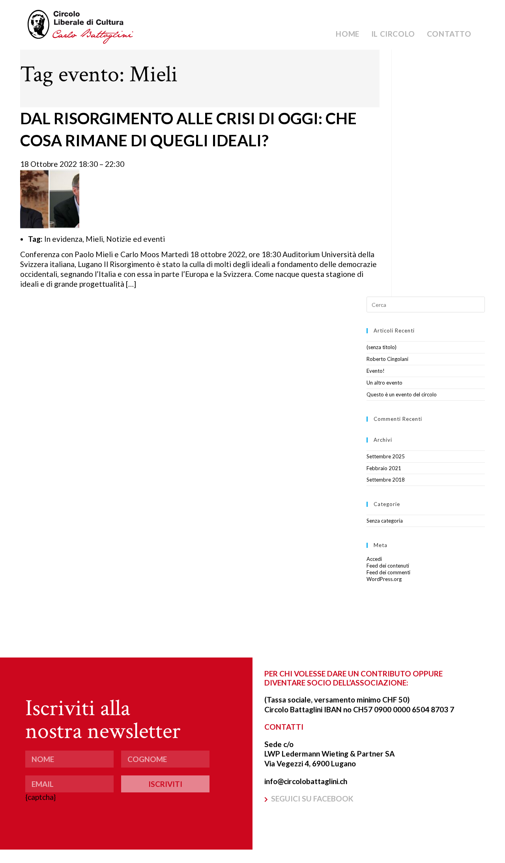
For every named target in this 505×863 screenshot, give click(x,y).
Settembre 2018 (386, 479)
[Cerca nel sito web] (426, 304)
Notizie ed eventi (135, 238)
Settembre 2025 (386, 456)
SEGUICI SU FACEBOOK (312, 798)
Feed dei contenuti (388, 565)
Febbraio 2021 (384, 468)
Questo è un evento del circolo (402, 394)
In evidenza (63, 238)
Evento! (376, 371)
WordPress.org (384, 579)
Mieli (94, 238)
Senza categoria (385, 520)
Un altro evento (384, 382)
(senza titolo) (382, 347)
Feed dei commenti (388, 572)
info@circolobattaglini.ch (305, 781)
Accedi (374, 559)
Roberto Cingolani (387, 359)
